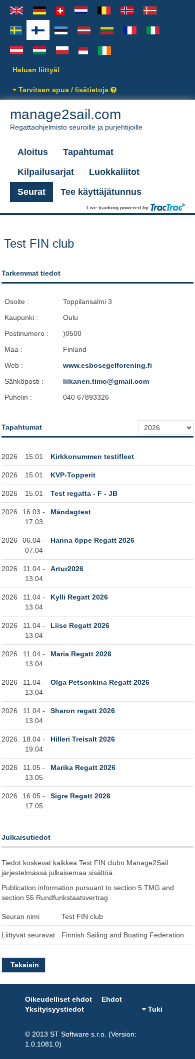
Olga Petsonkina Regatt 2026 (100, 682)
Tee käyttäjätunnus (101, 192)
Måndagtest (70, 512)
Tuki (154, 1009)
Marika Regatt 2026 (83, 767)
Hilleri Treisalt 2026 (82, 739)
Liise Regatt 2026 (80, 625)
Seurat (32, 192)
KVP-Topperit (73, 475)
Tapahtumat (88, 152)
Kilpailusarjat (46, 172)
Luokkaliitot (114, 172)
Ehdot (112, 999)
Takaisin (24, 965)
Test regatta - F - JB (84, 493)
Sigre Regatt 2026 (80, 796)
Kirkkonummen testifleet (92, 456)
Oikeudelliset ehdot (58, 999)
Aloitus (33, 152)
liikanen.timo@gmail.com (106, 381)
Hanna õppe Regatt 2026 (92, 540)
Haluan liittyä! (36, 70)
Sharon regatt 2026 (82, 711)
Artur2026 (67, 569)
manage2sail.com (76, 119)
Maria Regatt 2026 (81, 654)
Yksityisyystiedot (54, 1009)
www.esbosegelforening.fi (107, 365)
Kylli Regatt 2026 (79, 597)
